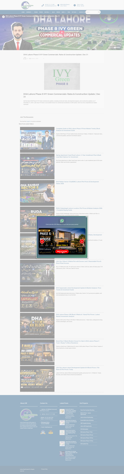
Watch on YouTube (62, 251)
